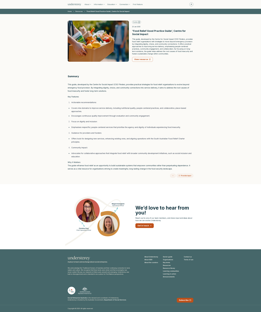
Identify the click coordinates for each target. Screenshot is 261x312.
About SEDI (148, 259)
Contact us (188, 257)
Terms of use (188, 259)
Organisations (168, 259)
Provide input (186, 175)
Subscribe (184, 300)
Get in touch (143, 226)
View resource (141, 59)
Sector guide (167, 257)
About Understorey (151, 257)
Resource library (169, 268)
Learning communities (171, 271)
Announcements (169, 277)
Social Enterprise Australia (77, 298)
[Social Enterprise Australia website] (71, 290)
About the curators (151, 262)
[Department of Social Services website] (85, 290)
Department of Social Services (115, 300)
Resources (79, 11)
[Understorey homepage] (74, 4)
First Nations (138, 4)
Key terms (166, 262)
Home (70, 11)
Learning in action (169, 274)
